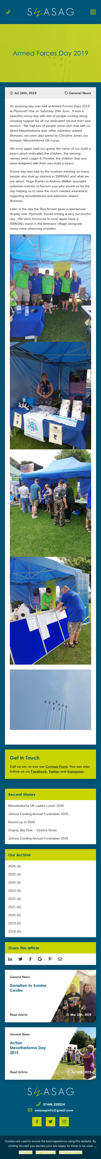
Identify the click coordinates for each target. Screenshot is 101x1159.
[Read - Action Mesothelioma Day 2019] (50, 1053)
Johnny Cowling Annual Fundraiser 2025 (38, 838)
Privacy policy (72, 1152)
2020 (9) (14, 915)
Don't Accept (47, 1152)
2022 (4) (14, 899)
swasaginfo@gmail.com (54, 1110)
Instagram (75, 771)
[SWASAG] (50, 12)
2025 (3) (14, 874)
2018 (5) (14, 931)
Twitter (54, 771)
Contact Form (56, 766)
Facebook (39, 771)
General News (80, 93)
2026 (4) (14, 866)
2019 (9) (14, 923)
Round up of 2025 (21, 822)
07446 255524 (54, 1104)
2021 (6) (14, 907)
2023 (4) (14, 890)
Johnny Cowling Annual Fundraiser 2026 (38, 814)
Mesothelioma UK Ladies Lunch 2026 (36, 806)
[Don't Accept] (95, 1147)
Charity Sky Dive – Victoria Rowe (32, 830)
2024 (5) (14, 882)
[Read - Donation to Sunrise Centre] (50, 996)
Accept (27, 1152)
